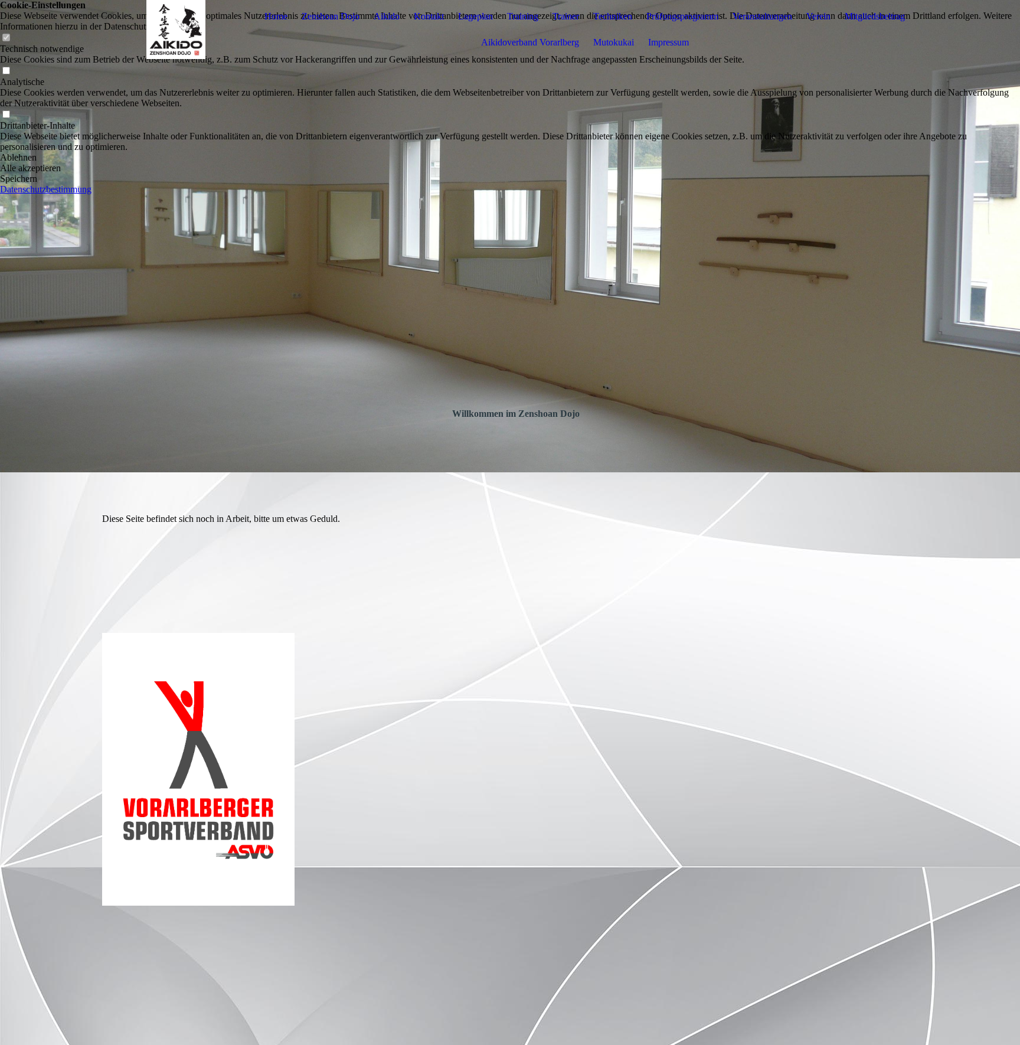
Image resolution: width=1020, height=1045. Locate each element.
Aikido (387, 16)
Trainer (565, 16)
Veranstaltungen (762, 16)
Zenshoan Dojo (330, 16)
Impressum (668, 42)
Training (522, 16)
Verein (818, 16)
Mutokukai (613, 42)
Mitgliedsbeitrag (875, 16)
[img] (176, 29)
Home (275, 16)
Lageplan (475, 16)
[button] (510, 157)
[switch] (6, 71)
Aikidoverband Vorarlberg (530, 42)
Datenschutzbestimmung (45, 189)
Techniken (612, 16)
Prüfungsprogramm (682, 16)
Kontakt (429, 16)
